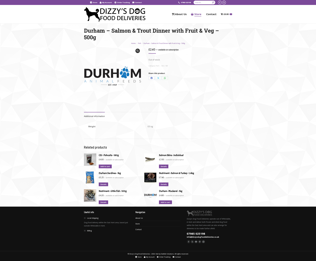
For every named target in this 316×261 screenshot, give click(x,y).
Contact (138, 229)
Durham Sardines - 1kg (110, 173)
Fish (157, 66)
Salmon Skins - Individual (171, 155)
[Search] (213, 2)
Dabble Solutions (167, 254)
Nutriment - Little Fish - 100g (113, 191)
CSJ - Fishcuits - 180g (109, 155)
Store (137, 224)
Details (164, 166)
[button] (137, 51)
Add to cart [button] (105, 166)
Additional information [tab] (94, 116)
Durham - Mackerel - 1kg (170, 191)
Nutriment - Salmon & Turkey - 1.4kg (176, 173)
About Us (139, 218)
